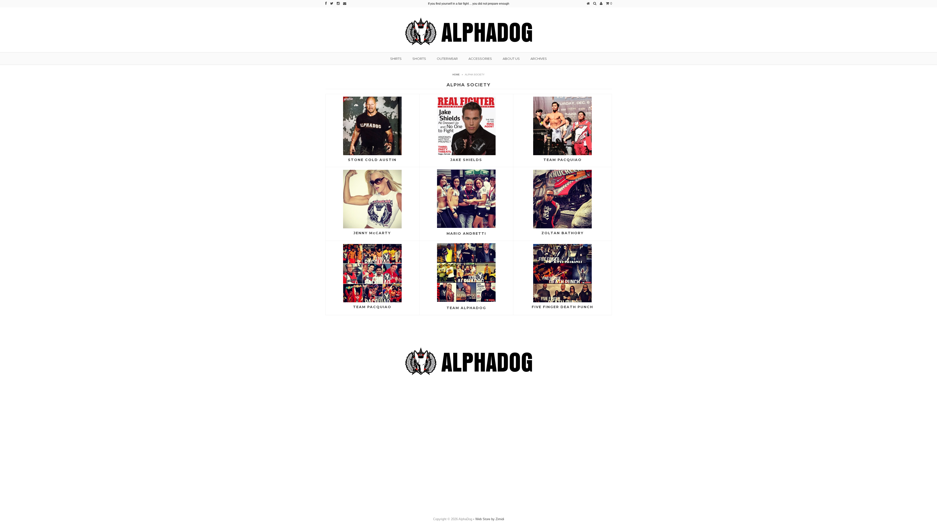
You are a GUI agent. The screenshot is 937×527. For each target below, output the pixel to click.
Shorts (419, 59)
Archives (538, 59)
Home (456, 74)
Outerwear (447, 59)
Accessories (480, 59)
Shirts (396, 59)
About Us (511, 59)
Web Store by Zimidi (489, 519)
